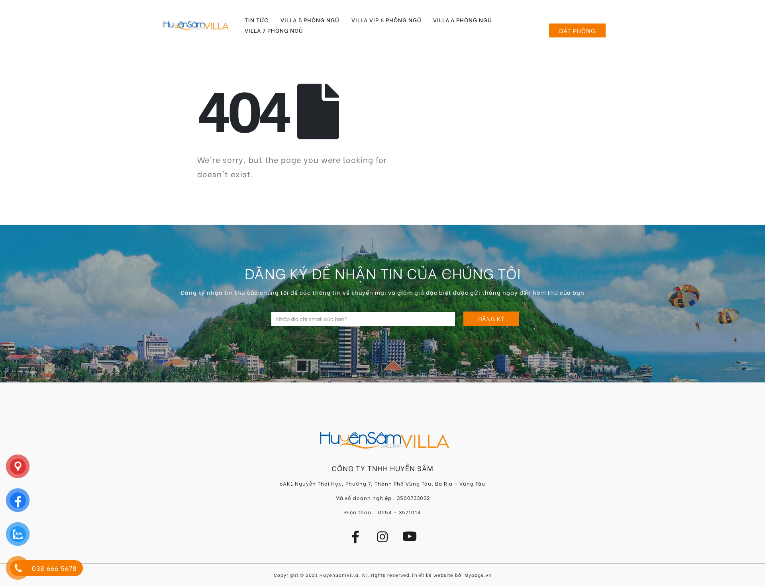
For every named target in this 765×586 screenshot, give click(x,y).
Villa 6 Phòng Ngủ (462, 20)
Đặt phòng (577, 30)
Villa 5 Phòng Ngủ (309, 20)
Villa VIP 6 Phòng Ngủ (386, 20)
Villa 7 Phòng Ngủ (274, 30)
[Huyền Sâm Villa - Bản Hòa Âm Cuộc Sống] (196, 25)
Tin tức (257, 20)
